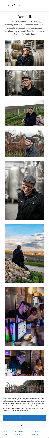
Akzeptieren (25, 418)
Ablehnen (24, 425)
